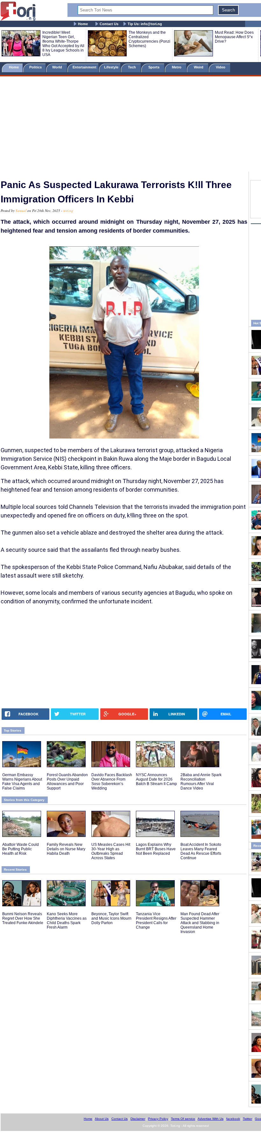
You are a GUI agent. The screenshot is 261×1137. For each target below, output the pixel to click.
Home (83, 24)
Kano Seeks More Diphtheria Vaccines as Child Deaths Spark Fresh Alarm (67, 921)
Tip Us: (145, 24)
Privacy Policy (158, 1118)
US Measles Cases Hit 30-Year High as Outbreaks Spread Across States (110, 851)
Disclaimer (137, 1118)
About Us (102, 1118)
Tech (132, 67)
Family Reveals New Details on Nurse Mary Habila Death (66, 849)
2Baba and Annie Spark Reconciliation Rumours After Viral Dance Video (201, 781)
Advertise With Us (210, 1118)
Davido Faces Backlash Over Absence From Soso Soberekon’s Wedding (111, 781)
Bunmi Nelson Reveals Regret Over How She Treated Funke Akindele (22, 918)
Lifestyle (111, 67)
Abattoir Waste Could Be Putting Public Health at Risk (20, 849)
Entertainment (84, 67)
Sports (154, 67)
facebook (233, 1118)
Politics (36, 67)
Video (221, 67)
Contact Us (109, 24)
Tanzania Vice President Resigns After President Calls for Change (156, 921)
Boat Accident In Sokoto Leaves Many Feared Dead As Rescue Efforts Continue (200, 851)
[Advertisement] (130, 125)
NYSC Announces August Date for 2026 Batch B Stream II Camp (156, 779)
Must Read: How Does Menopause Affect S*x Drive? (234, 37)
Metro (177, 67)
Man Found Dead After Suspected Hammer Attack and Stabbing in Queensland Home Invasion (199, 923)
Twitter (247, 1118)
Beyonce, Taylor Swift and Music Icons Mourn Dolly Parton (111, 918)
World (58, 67)
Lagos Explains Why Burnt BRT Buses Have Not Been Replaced (156, 849)
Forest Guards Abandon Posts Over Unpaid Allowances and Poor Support (67, 781)
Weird (199, 67)
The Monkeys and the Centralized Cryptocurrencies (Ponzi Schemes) (149, 39)
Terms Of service (183, 1118)
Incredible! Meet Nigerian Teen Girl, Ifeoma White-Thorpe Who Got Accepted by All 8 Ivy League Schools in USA (63, 43)
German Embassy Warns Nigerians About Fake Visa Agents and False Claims (22, 781)
